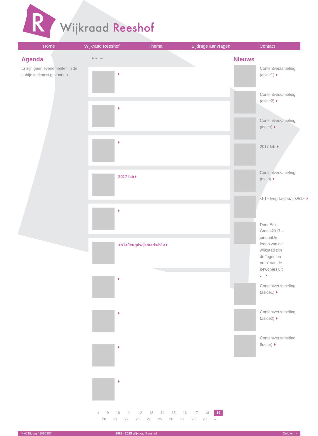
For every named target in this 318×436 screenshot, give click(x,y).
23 (138, 419)
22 (126, 419)
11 (129, 413)
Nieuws (244, 59)
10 (118, 413)
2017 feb (267, 147)
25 (160, 419)
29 (205, 419)
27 (182, 419)
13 (151, 413)
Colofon (288, 433)
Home (49, 46)
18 (207, 413)
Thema (155, 46)
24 (149, 419)
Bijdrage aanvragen (211, 46)
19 (218, 413)
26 (171, 419)
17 (196, 413)
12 (140, 413)
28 (194, 419)
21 (115, 419)
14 (162, 413)
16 (185, 413)
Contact (267, 46)
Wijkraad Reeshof (101, 46)
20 (104, 419)
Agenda (32, 59)
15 (174, 413)
